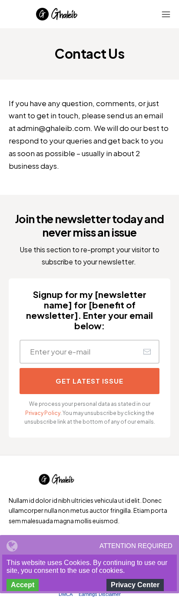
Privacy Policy (42, 413)
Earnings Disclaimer (100, 594)
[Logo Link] (56, 14)
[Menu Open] (156, 14)
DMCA (66, 594)
